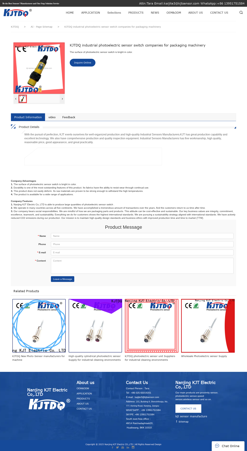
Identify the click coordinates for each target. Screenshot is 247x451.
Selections (114, 12)
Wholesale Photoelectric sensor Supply (204, 356)
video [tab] (52, 117)
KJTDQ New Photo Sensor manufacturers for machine (38, 358)
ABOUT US (195, 12)
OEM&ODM (174, 12)
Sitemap (183, 421)
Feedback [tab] (68, 117)
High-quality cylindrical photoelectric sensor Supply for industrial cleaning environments (95, 358)
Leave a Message (62, 279)
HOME (70, 12)
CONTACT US (219, 12)
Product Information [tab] (28, 117)
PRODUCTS (135, 12)
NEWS (155, 12)
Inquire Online (82, 62)
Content (40, 260)
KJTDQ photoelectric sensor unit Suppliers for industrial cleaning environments (150, 358)
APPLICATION (90, 12)
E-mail (41, 252)
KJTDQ (15, 26)
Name (42, 236)
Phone (42, 244)
